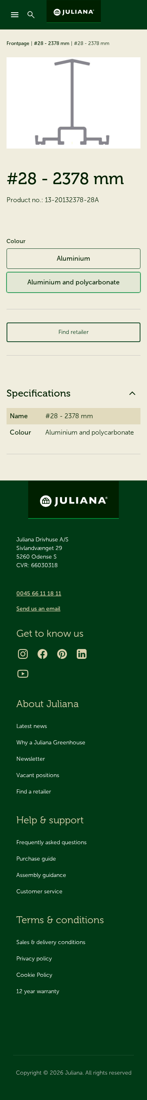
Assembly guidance (41, 875)
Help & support (50, 820)
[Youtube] (22, 673)
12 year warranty (37, 991)
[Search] (31, 15)
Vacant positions (37, 775)
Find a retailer (33, 791)
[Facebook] (42, 653)
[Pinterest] (62, 653)
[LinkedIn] (81, 653)
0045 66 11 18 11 (38, 593)
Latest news (31, 726)
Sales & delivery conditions (50, 942)
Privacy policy (34, 958)
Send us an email (38, 608)
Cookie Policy (34, 975)
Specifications (39, 393)
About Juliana (47, 704)
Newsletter (30, 758)
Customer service (39, 891)
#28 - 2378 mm (51, 43)
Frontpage (18, 43)
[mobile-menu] (15, 15)
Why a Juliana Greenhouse (50, 742)
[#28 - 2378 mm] (73, 103)
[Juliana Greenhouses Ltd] (74, 11)
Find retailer (73, 332)
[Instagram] (22, 653)
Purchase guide (36, 858)
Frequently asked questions (51, 842)
